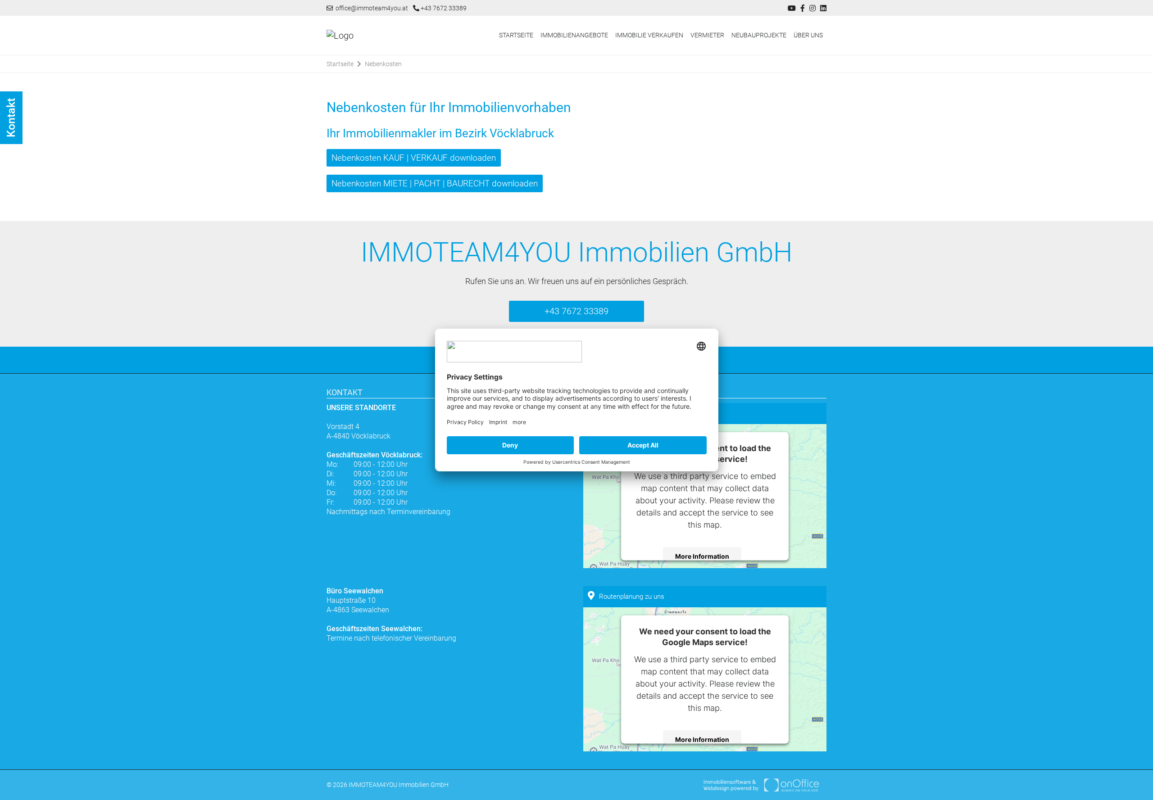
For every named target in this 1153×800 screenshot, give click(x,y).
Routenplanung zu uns (631, 596)
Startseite (340, 64)
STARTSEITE (516, 35)
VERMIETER (707, 35)
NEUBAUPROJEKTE (758, 35)
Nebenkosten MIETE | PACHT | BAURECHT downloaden (434, 183)
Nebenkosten (383, 64)
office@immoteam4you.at (370, 8)
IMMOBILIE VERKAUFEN (649, 35)
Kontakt (11, 117)
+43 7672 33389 (443, 8)
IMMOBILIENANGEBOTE (574, 35)
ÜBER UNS (808, 35)
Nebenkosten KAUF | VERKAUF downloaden (413, 158)
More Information (702, 556)
